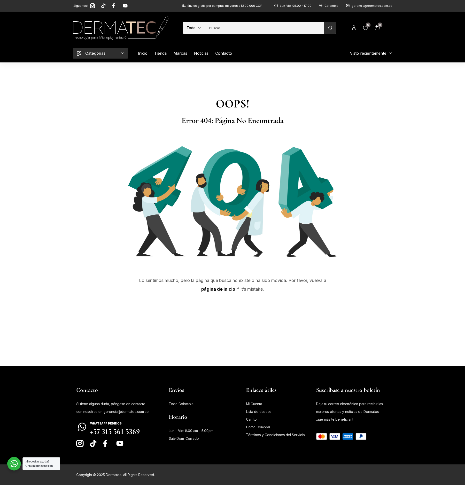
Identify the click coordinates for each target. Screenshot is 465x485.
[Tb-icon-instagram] (92, 5)
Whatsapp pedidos (106, 423)
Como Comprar (258, 427)
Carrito (251, 419)
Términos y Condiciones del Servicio (275, 435)
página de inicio (218, 289)
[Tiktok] (103, 5)
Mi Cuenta (254, 404)
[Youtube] (125, 5)
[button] (194, 28)
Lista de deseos (258, 411)
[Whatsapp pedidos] (82, 426)
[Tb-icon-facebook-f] (114, 5)
